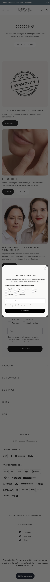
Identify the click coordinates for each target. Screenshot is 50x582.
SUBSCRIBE (25, 311)
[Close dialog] (45, 268)
